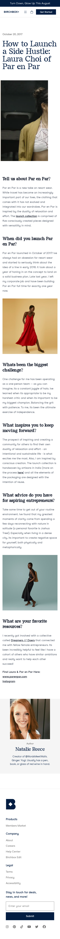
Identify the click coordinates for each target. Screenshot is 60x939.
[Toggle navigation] (25, 12)
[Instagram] (7, 927)
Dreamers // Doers (23, 640)
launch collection (26, 216)
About (9, 840)
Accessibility (13, 883)
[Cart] (31, 12)
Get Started (46, 12)
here (20, 472)
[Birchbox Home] (11, 12)
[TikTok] (21, 927)
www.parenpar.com (14, 676)
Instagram (8, 681)
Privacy (10, 877)
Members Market (16, 825)
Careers (10, 845)
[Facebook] (44, 927)
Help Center (13, 851)
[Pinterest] (14, 927)
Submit (30, 916)
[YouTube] (29, 927)
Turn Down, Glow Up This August (30, 3)
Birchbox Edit (14, 857)
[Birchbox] (11, 804)
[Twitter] (36, 927)
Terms (9, 871)
